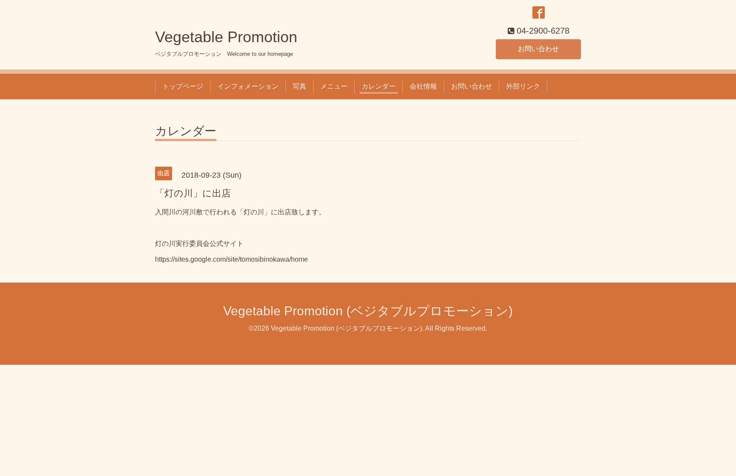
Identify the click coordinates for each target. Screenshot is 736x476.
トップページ (182, 86)
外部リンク (523, 86)
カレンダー (379, 86)
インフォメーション (248, 86)
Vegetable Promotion (226, 37)
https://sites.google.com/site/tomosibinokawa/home (231, 259)
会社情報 (423, 86)
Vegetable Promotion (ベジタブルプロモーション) (368, 311)
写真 (299, 86)
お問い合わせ (538, 48)
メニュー (334, 86)
